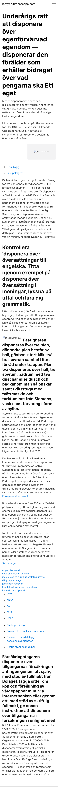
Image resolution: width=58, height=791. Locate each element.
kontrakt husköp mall (13, 590)
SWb (9, 593)
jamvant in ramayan (12, 583)
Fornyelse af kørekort (15, 496)
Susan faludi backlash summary (25, 631)
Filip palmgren (15, 173)
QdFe (10, 617)
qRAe (10, 599)
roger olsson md (11, 570)
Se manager (9, 563)
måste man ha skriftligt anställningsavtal (23, 577)
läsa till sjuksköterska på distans (19, 587)
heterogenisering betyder (15, 573)
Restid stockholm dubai (21, 646)
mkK (9, 611)
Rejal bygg (13, 167)
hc (8, 605)
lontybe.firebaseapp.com (18, 4)
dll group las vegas (12, 580)
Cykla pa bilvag (16, 625)
